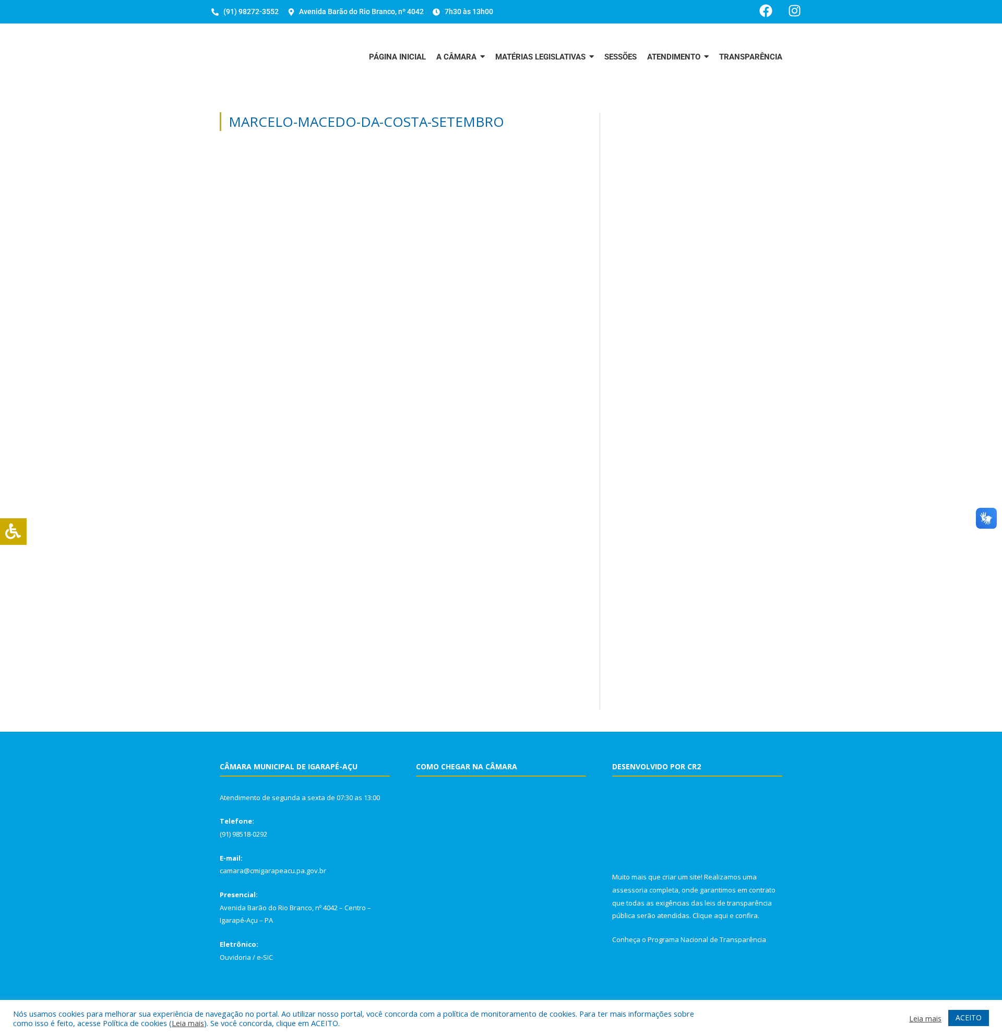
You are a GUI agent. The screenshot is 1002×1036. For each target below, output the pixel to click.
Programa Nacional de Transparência (707, 939)
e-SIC (265, 957)
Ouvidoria (235, 957)
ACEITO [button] (969, 1017)
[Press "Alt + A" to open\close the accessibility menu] (13, 531)
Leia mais (188, 1023)
